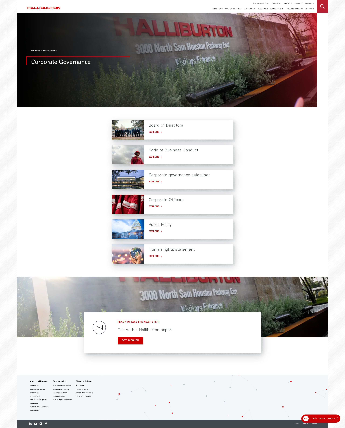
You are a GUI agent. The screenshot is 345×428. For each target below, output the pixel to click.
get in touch (130, 340)
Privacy (305, 424)
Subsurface (217, 9)
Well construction (233, 9)
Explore (154, 132)
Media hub (288, 3)
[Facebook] (46, 423)
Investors (308, 3)
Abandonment (276, 9)
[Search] (322, 6)
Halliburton (35, 50)
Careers (297, 3)
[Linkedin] (30, 423)
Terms (314, 424)
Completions (249, 9)
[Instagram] (40, 423)
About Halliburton (50, 50)
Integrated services (294, 9)
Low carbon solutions (261, 3)
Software (310, 9)
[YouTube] (35, 423)
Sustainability (276, 3)
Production (263, 9)
